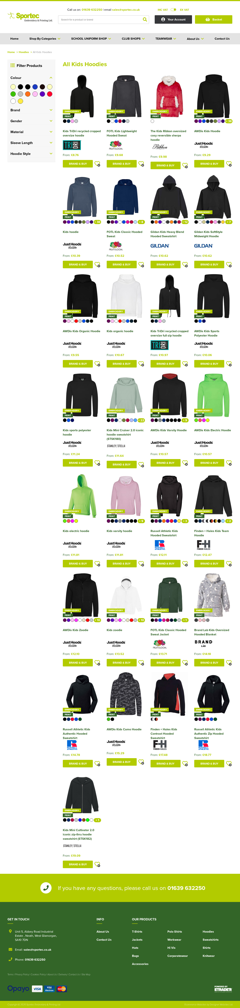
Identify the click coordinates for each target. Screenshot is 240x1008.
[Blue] (35, 86)
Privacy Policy (22, 974)
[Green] (13, 94)
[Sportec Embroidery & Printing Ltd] (30, 20)
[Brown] (42, 86)
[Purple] (42, 94)
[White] (13, 101)
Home (11, 52)
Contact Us (104, 940)
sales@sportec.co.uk (126, 10)
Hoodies (24, 52)
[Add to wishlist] (97, 163)
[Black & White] (27, 86)
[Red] (49, 94)
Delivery (62, 974)
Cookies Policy (38, 974)
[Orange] (27, 94)
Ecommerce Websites (195, 1004)
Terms (11, 974)
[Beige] (13, 86)
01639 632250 (92, 10)
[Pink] (35, 94)
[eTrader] (223, 989)
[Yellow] (20, 101)
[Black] (20, 86)
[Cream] (49, 86)
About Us (103, 931)
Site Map (86, 974)
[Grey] (20, 94)
